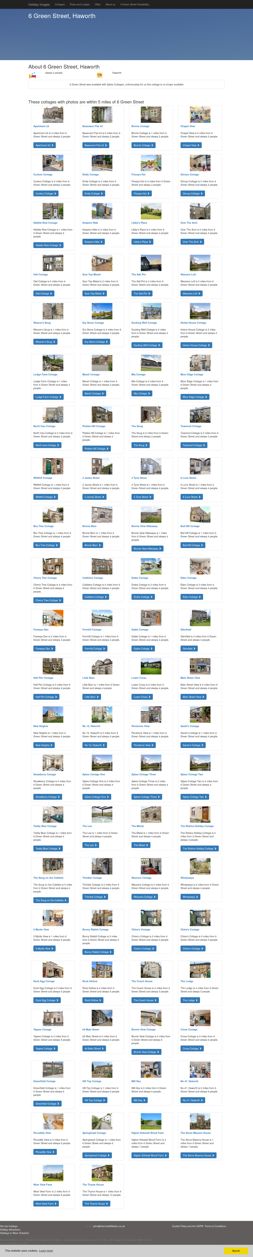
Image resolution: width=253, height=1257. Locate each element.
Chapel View (190, 145)
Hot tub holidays (9, 1226)
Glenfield (188, 648)
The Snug (139, 445)
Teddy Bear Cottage (47, 848)
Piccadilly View (44, 1152)
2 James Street (93, 497)
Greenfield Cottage (46, 1103)
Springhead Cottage (96, 1155)
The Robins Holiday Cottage (198, 848)
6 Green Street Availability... (135, 4)
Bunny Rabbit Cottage (97, 952)
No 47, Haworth (192, 1100)
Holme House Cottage (195, 345)
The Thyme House (95, 1203)
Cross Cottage (191, 1048)
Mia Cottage (141, 393)
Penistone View (142, 745)
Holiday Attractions (10, 1229)
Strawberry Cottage (46, 796)
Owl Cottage (43, 293)
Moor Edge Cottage (194, 397)
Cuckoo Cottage (45, 193)
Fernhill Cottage (94, 648)
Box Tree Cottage (45, 545)
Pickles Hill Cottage (95, 448)
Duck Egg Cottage (46, 1000)
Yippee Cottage (44, 1048)
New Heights (43, 745)
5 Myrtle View (43, 948)
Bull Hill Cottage (192, 545)
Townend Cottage (193, 445)
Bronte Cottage (142, 145)
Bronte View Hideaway (146, 548)
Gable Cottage (142, 648)
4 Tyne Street (141, 497)
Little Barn (90, 697)
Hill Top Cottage (94, 1100)
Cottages (60, 4)
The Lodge (189, 1000)
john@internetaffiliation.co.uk (109, 1226)
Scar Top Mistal (93, 293)
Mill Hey (138, 1100)
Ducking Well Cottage (146, 345)
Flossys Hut (140, 193)
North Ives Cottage (46, 445)
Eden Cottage (190, 597)
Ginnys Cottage (191, 193)
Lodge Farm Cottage (47, 397)
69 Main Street (93, 1048)
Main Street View (192, 697)
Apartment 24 (43, 145)
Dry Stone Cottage (95, 341)
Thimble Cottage (94, 896)
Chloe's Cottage (143, 948)
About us (110, 4)
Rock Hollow (92, 1000)
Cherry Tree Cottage (47, 600)
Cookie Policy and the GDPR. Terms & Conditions (199, 1226)
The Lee (89, 845)
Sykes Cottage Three (145, 796)
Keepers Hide (92, 241)
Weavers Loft (190, 293)
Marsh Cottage (93, 393)
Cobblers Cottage (94, 597)
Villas (98, 4)
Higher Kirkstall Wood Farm (149, 1155)
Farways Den (43, 648)
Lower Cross (141, 697)
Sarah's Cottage (192, 745)
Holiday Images (39, 4)
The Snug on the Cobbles (50, 900)
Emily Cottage (93, 193)
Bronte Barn (91, 545)
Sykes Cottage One (96, 796)
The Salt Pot (141, 293)
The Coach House (144, 1000)
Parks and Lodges (80, 4)
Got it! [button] (236, 1250)
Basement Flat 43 (95, 145)
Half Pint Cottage (45, 697)
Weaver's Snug (44, 341)
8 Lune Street (190, 497)
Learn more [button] (46, 1250)
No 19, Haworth (93, 745)
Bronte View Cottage (145, 1052)
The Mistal (140, 845)
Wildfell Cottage (44, 497)
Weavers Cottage (143, 896)
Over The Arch (191, 241)
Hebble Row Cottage (47, 245)
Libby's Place (141, 241)
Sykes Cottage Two (193, 796)
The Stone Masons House (197, 1155)
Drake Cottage (142, 597)
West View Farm (45, 1203)
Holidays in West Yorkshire (14, 1233)
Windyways (189, 896)
